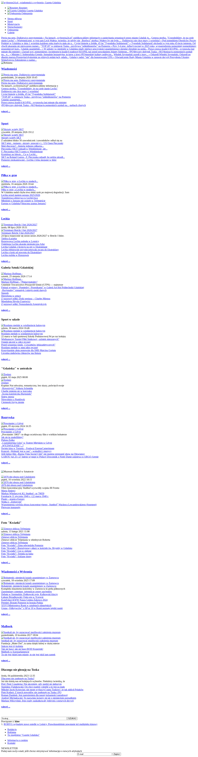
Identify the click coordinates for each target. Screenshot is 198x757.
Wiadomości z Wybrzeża (16, 571)
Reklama (11, 732)
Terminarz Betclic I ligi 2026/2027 (18, 233)
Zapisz (117, 754)
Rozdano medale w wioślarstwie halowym (22, 333)
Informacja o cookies (17, 740)
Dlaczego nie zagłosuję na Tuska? (17, 678)
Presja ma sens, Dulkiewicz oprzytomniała (22, 83)
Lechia (5, 218)
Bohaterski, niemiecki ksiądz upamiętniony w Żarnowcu (28, 586)
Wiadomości (9, 68)
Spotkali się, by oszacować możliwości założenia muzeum (29, 640)
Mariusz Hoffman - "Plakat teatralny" (19, 282)
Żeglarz (5, 382)
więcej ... (5, 111)
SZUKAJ (72, 718)
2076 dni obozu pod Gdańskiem (17, 485)
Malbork (7, 626)
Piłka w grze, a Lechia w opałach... (18, 189)
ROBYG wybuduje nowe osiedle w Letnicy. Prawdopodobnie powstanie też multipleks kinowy (50, 724)
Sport (4, 123)
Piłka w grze (9, 175)
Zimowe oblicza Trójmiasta (14, 537)
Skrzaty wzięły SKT (11, 137)
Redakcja (12, 729)
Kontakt (11, 743)
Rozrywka (7, 417)
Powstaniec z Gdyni (11, 431)
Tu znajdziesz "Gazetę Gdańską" (23, 735)
